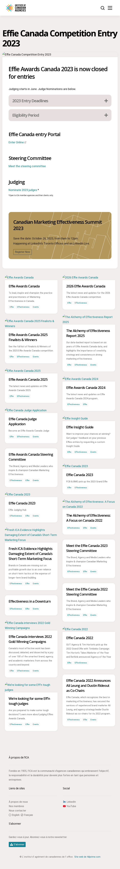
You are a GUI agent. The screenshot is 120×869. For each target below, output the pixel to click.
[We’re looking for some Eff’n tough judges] (31, 689)
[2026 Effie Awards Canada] (80, 277)
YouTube (71, 806)
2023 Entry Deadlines (30, 100)
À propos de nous (18, 801)
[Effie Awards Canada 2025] (22, 370)
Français (28, 814)
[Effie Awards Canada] (19, 277)
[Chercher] (103, 8)
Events (36, 307)
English (15, 814)
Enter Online (16, 142)
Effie (12, 307)
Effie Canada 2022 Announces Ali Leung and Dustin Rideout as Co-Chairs (88, 685)
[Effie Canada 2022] (75, 629)
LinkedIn (71, 801)
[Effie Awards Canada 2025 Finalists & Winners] (31, 326)
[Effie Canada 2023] (75, 466)
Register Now (22, 251)
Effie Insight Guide (79, 427)
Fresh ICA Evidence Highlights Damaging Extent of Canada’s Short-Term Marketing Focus (30, 553)
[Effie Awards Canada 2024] (80, 379)
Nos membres (16, 806)
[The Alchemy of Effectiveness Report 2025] (88, 322)
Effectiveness (23, 307)
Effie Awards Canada (24, 286)
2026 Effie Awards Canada (85, 286)
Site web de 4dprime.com (87, 856)
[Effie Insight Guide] (75, 418)
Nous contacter (17, 810)
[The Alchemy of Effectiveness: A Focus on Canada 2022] (88, 506)
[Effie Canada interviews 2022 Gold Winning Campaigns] (31, 628)
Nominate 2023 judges (23, 190)
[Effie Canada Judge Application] (26, 410)
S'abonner (18, 844)
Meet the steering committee (27, 166)
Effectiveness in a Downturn (29, 601)
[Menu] (110, 8)
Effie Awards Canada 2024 (85, 387)
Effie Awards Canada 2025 (28, 379)
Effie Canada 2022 (79, 637)
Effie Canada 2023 (79, 474)
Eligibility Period (25, 115)
